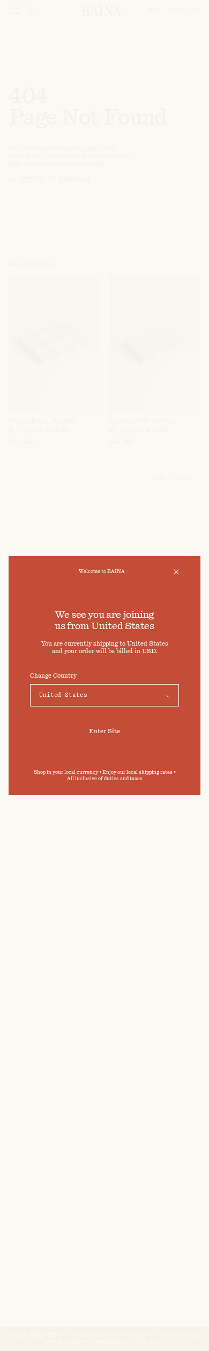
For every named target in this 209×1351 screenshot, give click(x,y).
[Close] (176, 572)
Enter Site (104, 731)
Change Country (53, 676)
